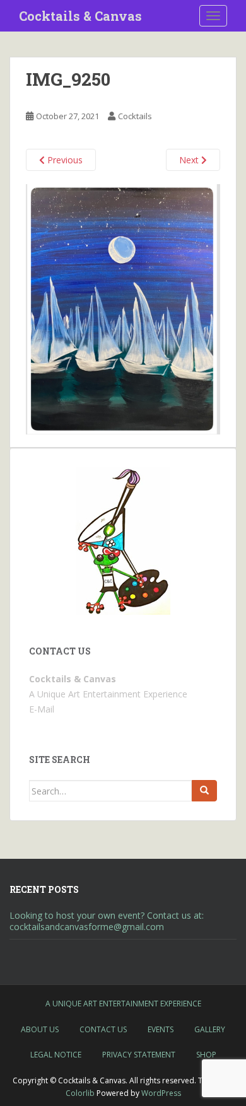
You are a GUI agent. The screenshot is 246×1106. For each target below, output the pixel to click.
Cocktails (135, 116)
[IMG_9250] (123, 308)
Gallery (209, 1029)
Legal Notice (55, 1054)
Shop (206, 1054)
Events (160, 1029)
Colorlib (80, 1093)
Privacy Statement (138, 1054)
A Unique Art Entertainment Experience (123, 1003)
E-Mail (41, 709)
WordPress (161, 1093)
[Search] (204, 790)
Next (190, 160)
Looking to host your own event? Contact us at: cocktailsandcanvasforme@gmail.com (106, 921)
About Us (40, 1029)
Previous (64, 160)
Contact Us (103, 1029)
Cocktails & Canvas (80, 16)
